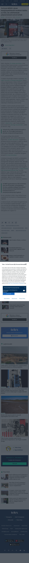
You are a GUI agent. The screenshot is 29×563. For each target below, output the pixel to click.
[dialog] (14, 281)
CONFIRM (8, 293)
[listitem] (14, 287)
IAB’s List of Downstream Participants (16, 283)
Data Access (14, 298)
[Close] (26, 264)
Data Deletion (7, 298)
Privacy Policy (22, 298)
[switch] (24, 290)
